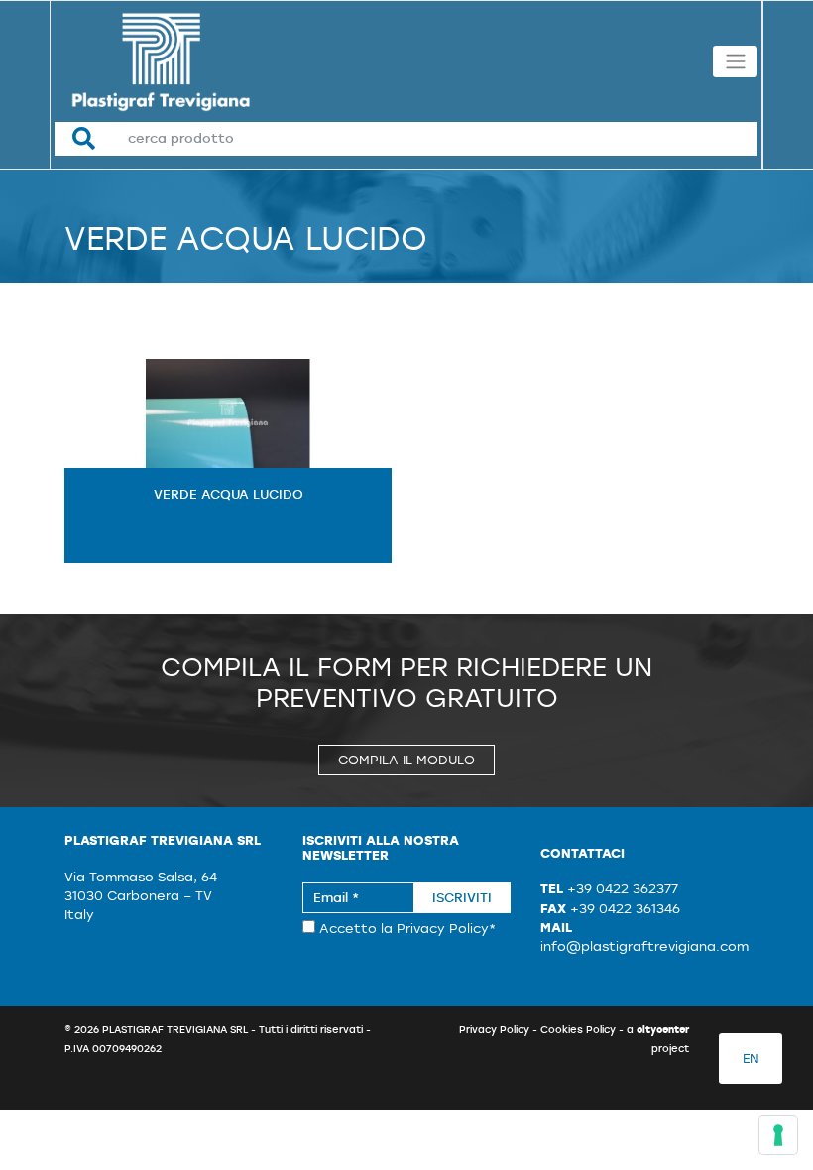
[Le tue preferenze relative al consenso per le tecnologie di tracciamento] (778, 1135)
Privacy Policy (443, 928)
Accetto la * (405, 928)
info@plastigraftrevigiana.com (644, 946)
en (751, 1058)
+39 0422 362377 (622, 888)
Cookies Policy (578, 1029)
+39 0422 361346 (625, 908)
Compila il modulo (406, 760)
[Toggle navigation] (735, 61)
